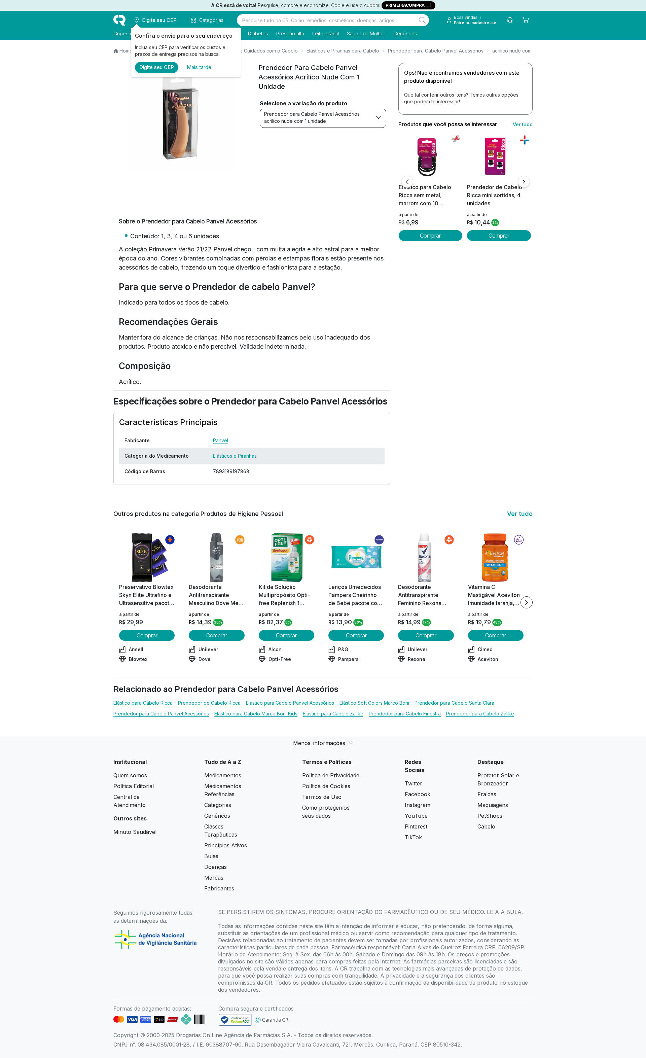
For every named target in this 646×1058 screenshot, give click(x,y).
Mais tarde (199, 67)
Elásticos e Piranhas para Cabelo (343, 51)
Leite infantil (325, 33)
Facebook (417, 794)
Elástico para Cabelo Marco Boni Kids (255, 713)
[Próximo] (524, 182)
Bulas (211, 856)
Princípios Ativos (225, 845)
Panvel (220, 440)
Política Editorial (133, 786)
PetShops (489, 815)
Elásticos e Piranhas (235, 456)
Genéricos (405, 33)
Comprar (430, 235)
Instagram (417, 805)
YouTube (416, 815)
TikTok (413, 837)
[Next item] (527, 602)
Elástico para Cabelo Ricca (143, 703)
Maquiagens (492, 805)
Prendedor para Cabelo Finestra (405, 713)
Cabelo (486, 826)
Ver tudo (523, 124)
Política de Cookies (326, 786)
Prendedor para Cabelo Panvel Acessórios (435, 51)
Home (126, 51)
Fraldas (486, 794)
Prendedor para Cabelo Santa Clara (454, 703)
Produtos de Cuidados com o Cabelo (256, 51)
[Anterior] (407, 182)
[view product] (430, 158)
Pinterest (416, 826)
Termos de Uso (322, 797)
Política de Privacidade (330, 775)
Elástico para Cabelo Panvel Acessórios (290, 703)
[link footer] (235, 1020)
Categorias (217, 805)
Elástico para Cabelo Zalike (333, 713)
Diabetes (258, 33)
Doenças (215, 866)
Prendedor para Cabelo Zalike (480, 713)
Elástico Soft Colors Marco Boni (374, 703)
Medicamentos (222, 775)
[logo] (119, 20)
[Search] (422, 20)
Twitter (413, 783)
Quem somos (130, 775)
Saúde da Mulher (366, 33)
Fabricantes (219, 888)
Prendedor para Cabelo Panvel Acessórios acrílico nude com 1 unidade (312, 117)
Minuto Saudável (134, 831)
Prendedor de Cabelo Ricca (209, 703)
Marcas (213, 877)
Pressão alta (290, 33)
